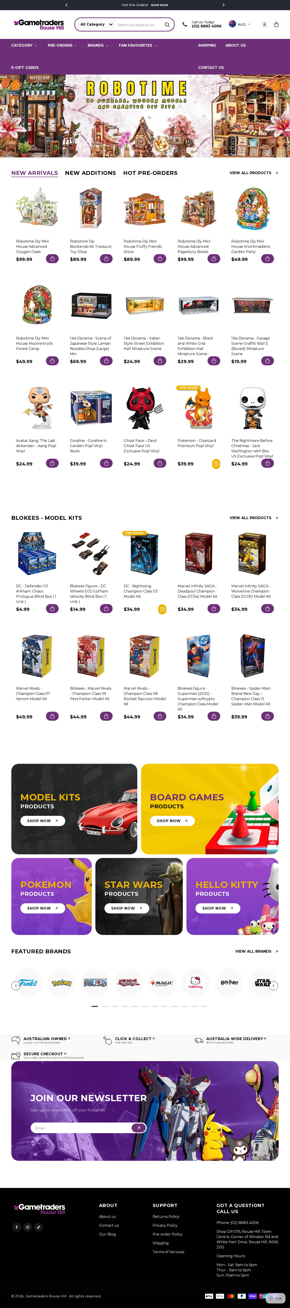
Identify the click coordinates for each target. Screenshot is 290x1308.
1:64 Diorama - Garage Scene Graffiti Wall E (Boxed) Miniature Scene (250, 346)
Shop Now (159, 5)
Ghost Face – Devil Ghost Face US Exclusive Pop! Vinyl (142, 445)
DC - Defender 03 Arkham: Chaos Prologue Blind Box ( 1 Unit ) (36, 594)
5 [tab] (134, 1006)
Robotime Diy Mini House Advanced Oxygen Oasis (32, 246)
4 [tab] (124, 1006)
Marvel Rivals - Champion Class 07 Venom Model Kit (33, 693)
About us (107, 1216)
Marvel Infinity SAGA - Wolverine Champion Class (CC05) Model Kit (251, 591)
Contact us (109, 1225)
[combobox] (146, 24)
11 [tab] (194, 1006)
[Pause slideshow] (285, 116)
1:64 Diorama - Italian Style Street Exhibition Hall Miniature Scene (144, 343)
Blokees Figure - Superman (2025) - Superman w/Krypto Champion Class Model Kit (198, 698)
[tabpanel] (28, 983)
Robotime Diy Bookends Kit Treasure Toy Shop (90, 246)
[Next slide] (278, 116)
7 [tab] (154, 1006)
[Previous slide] (12, 116)
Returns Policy (166, 1216)
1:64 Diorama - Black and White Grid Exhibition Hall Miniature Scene (195, 346)
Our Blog (107, 1234)
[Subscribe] (138, 1127)
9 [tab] (174, 1006)
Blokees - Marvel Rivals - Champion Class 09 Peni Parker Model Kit (90, 693)
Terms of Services (168, 1252)
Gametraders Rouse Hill (46, 1296)
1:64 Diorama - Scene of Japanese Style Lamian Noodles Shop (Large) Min (90, 346)
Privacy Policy (165, 1225)
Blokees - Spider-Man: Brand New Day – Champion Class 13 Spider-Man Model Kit (251, 696)
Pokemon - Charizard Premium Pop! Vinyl (197, 443)
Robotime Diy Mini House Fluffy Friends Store (143, 246)
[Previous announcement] (66, 5)
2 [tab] (105, 1006)
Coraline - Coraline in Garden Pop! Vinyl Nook (88, 445)
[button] (25, 45)
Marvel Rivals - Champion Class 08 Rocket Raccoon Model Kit (145, 696)
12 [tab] (204, 1006)
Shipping (161, 1243)
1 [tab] (95, 1006)
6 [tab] (144, 1006)
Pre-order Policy (168, 1234)
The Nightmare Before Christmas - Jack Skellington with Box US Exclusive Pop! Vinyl (252, 448)
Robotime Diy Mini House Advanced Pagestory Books (194, 246)
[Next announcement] (224, 5)
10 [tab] (184, 1006)
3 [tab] (114, 1006)
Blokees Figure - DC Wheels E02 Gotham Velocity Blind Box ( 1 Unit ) (89, 594)
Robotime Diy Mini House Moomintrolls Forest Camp (34, 343)
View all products (250, 173)
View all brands (253, 951)
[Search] (167, 24)
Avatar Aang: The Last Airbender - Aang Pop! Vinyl (36, 445)
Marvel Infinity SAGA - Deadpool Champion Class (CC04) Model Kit (198, 591)
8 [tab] (164, 1006)
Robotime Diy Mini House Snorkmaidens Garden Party (250, 246)
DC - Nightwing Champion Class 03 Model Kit (141, 591)
